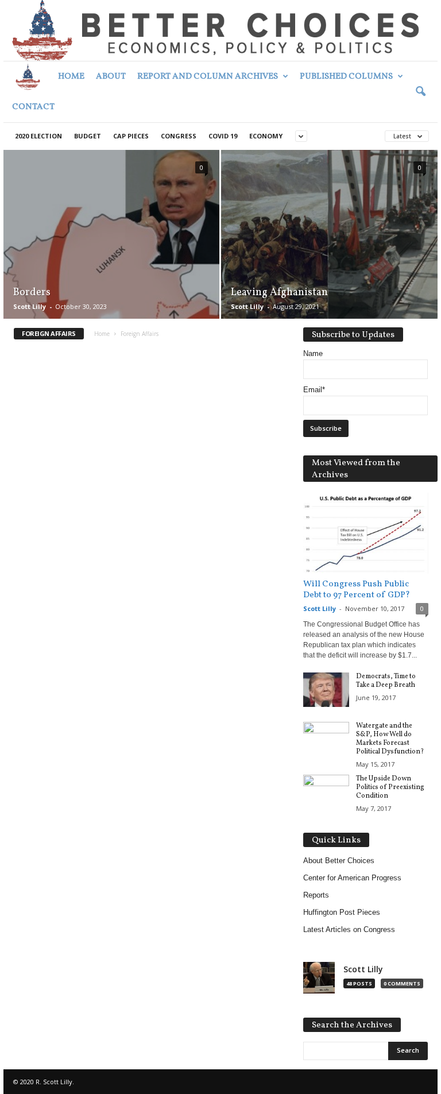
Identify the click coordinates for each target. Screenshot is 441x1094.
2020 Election (38, 136)
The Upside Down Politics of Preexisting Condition (390, 787)
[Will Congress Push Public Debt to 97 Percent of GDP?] (365, 533)
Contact (33, 107)
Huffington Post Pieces (341, 912)
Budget (87, 136)
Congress (178, 136)
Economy (266, 136)
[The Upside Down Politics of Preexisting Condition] (326, 792)
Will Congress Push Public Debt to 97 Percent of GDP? (356, 589)
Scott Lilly (29, 306)
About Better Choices (338, 860)
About (111, 77)
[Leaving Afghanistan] (329, 234)
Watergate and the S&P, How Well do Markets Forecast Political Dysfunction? (390, 738)
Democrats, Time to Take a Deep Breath (386, 681)
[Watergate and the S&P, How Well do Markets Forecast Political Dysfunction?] (326, 739)
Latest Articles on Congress (349, 929)
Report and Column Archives (207, 77)
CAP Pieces (131, 136)
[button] (420, 92)
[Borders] (111, 246)
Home (71, 77)
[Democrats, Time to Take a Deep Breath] (326, 689)
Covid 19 (222, 136)
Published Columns (346, 77)
